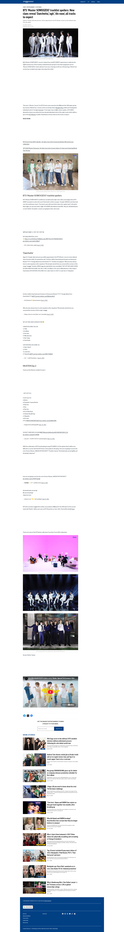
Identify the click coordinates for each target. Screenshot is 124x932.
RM (57, 110)
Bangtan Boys (60, 107)
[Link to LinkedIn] (75, 914)
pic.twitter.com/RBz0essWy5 (46, 296)
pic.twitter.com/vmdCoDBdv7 (31, 241)
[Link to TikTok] (72, 914)
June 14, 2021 (42, 424)
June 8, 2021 (40, 245)
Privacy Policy (25, 918)
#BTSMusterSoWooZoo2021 (48, 432)
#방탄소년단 (42, 239)
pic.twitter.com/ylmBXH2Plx (48, 420)
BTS (24, 62)
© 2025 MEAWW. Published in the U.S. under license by (33, 900)
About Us (24, 913)
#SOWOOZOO (58, 239)
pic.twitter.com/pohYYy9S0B (31, 434)
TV (88, 1)
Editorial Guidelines (26, 915)
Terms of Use (25, 922)
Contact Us (44, 913)
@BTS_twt (35, 296)
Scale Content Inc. (47, 900)
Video (98, 1)
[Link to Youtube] (70, 913)
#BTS (47, 239)
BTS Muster (32, 114)
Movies (93, 1)
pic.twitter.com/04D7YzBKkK (44, 354)
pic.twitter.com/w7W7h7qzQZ (31, 478)
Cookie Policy (25, 920)
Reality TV (83, 1)
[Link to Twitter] (67, 913)
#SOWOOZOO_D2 (62, 432)
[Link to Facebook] (62, 913)
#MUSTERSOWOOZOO (33, 420)
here (73, 509)
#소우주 (51, 239)
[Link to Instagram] (65, 913)
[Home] (28, 1)
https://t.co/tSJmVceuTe (32, 239)
